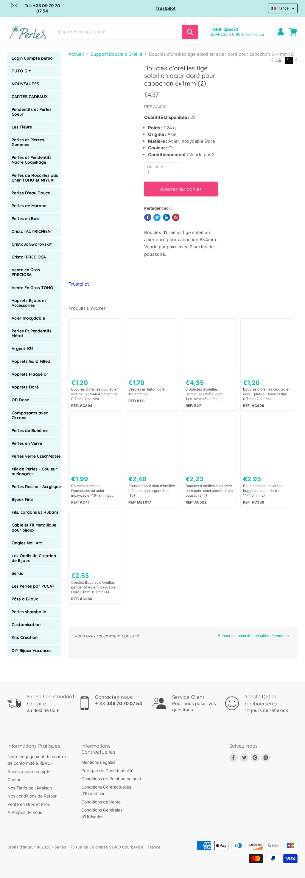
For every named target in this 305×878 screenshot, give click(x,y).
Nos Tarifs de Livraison (29, 787)
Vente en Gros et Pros (28, 804)
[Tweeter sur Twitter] (157, 217)
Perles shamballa (29, 611)
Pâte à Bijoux (25, 599)
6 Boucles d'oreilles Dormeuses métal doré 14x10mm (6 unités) (204, 394)
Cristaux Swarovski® (32, 244)
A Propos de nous (24, 812)
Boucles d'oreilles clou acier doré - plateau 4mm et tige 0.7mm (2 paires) (266, 394)
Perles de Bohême (30, 430)
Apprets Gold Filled (31, 361)
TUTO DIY (21, 71)
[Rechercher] (190, 32)
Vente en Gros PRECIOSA (26, 272)
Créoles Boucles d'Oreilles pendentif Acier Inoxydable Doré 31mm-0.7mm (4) (93, 587)
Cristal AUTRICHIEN (31, 231)
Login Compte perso (32, 58)
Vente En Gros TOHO (32, 287)
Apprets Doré (25, 387)
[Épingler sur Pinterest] (175, 217)
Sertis (17, 573)
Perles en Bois (25, 218)
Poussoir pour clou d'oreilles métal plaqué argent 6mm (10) (151, 491)
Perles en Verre (27, 443)
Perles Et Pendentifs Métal (32, 333)
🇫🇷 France (280, 8)
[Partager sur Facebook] (147, 217)
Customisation (26, 624)
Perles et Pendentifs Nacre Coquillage (32, 160)
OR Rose (20, 399)
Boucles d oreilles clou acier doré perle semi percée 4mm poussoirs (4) (209, 491)
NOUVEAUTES (25, 83)
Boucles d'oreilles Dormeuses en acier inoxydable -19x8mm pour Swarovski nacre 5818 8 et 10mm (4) (93, 491)
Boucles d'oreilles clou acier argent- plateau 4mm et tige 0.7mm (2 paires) (94, 394)
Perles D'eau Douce (31, 193)
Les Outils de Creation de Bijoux (34, 558)
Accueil (76, 54)
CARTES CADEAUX (30, 96)
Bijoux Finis (22, 499)
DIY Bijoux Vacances (32, 650)
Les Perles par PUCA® (33, 586)
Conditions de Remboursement (111, 778)
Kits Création (25, 637)
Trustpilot (165, 8)
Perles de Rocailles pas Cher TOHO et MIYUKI (35, 178)
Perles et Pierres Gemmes (28, 142)
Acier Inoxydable (28, 318)
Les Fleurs (22, 127)
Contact (15, 779)
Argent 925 (23, 348)
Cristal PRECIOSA (29, 257)
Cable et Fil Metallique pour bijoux (34, 527)
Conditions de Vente (101, 801)
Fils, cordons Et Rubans (35, 512)
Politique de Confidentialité (107, 770)
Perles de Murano (29, 205)
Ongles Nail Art (27, 543)
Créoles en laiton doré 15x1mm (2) (146, 391)
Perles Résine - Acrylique (36, 486)
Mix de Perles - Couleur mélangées (34, 471)
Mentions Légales (98, 762)
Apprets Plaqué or (30, 374)
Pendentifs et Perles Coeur (32, 112)
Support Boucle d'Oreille (116, 54)
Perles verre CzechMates (36, 456)
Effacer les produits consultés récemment (254, 636)
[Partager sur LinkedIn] (166, 217)
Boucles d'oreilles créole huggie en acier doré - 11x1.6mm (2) (263, 491)
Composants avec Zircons (30, 415)
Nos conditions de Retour (32, 795)
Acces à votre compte (29, 771)
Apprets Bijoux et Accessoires (29, 303)
